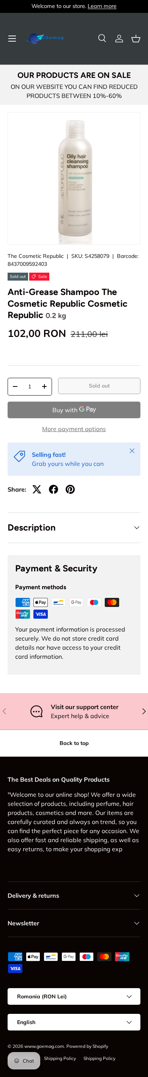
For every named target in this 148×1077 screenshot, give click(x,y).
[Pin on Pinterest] (70, 489)
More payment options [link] (74, 429)
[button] (136, 38)
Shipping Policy (60, 1058)
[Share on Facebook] (53, 489)
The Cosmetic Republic (36, 256)
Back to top (74, 743)
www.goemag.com (44, 1046)
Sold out (99, 385)
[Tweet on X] (36, 489)
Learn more (102, 6)
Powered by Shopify (87, 1046)
